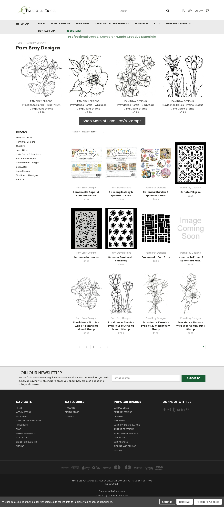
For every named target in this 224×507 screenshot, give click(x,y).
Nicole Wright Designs (27, 162)
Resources (142, 23)
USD (198, 11)
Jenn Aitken (22, 150)
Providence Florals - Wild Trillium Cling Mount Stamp (86, 326)
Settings (167, 502)
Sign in (20, 442)
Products (70, 407)
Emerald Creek (24, 137)
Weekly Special (60, 23)
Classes (69, 416)
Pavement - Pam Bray (156, 257)
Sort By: (76, 131)
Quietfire (20, 145)
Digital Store (72, 412)
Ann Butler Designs (26, 158)
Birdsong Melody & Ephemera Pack (121, 193)
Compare (85, 162)
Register (32, 442)
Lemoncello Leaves (86, 257)
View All (20, 179)
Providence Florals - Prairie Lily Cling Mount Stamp (156, 326)
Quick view (86, 156)
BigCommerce (118, 491)
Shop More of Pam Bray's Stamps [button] (112, 121)
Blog (157, 23)
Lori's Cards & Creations (28, 154)
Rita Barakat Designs (27, 175)
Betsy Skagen (23, 171)
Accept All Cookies (208, 502)
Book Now (83, 23)
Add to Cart (86, 168)
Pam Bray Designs (25, 141)
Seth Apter (21, 166)
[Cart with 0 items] (207, 10)
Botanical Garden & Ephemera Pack (156, 193)
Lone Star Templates (118, 495)
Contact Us (46, 31)
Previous (215, 497)
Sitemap (20, 446)
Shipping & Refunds (178, 23)
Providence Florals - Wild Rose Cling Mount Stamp (190, 326)
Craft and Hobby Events (111, 23)
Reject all (184, 502)
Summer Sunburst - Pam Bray (121, 259)
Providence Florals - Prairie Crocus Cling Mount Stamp (121, 326)
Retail (42, 23)
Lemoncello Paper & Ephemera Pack (86, 193)
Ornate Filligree (190, 192)
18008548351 (73, 31)
